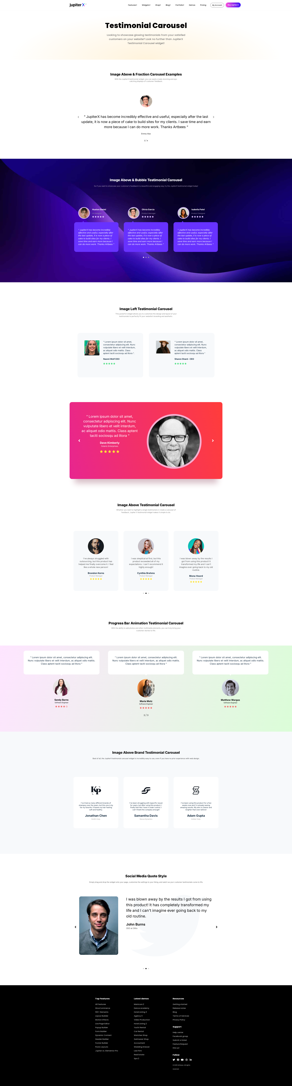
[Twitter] (174, 1060)
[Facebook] (178, 1060)
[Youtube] (182, 1060)
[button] (78, 116)
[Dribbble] (186, 1060)
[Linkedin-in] (191, 1060)
